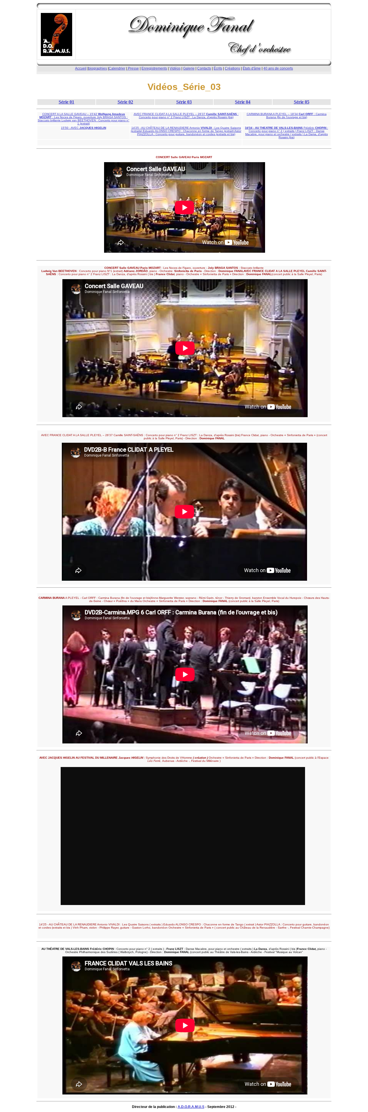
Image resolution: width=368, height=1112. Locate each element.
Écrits (218, 68)
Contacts (204, 68)
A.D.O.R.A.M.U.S (191, 1107)
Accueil (81, 68)
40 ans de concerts (278, 68)
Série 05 (301, 101)
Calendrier (117, 68)
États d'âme (252, 68)
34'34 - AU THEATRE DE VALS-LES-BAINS (274, 127)
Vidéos (175, 68)
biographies (97, 68)
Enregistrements (154, 68)
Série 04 (242, 101)
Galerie (189, 68)
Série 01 (66, 101)
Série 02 (125, 101)
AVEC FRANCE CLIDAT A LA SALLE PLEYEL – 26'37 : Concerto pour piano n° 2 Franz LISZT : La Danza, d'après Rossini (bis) (186, 115)
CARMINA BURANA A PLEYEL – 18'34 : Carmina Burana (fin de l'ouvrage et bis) (287, 115)
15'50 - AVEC (83, 127)
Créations (232, 68)
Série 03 (184, 101)
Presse (133, 68)
